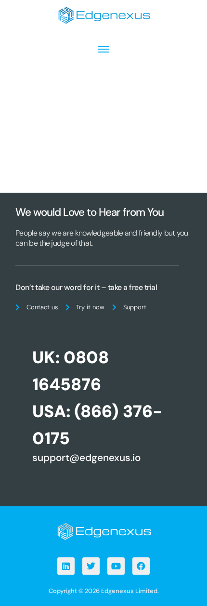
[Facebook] (141, 566)
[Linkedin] (66, 566)
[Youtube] (116, 566)
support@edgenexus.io (86, 457)
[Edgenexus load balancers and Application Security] (103, 531)
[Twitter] (91, 566)
